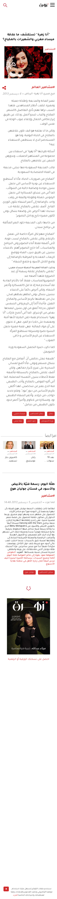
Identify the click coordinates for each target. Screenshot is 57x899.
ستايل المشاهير (46, 572)
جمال (51, 414)
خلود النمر (32, 421)
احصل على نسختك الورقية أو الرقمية (28, 659)
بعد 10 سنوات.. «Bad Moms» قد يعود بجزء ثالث (47, 459)
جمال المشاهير (36, 414)
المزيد (15, 895)
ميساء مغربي (19, 414)
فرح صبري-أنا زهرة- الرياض (39, 93)
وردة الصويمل (47, 421)
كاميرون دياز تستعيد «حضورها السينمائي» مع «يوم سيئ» (11, 459)
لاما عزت (50, 502)
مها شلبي (18, 421)
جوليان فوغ (29, 572)
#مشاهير (50, 451)
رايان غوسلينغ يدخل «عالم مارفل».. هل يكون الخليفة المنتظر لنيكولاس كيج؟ (28, 459)
